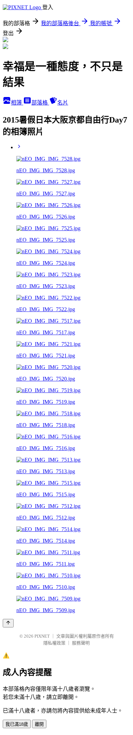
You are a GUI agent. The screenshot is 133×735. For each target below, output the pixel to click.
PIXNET (42, 636)
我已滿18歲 (16, 724)
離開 (39, 724)
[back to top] (8, 623)
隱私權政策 (54, 642)
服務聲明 (81, 642)
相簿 (17, 103)
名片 (62, 103)
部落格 (40, 103)
